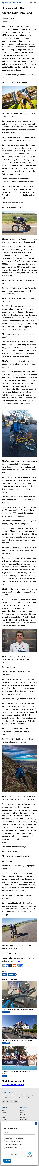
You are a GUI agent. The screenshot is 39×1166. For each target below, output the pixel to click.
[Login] (31, 2)
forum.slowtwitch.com (13, 1084)
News (3, 1110)
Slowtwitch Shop (11, 1148)
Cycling (4, 1115)
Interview (12, 974)
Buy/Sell (22, 1115)
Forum (22, 1110)
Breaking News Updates (14, 1144)
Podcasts (22, 1117)
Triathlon (4, 1112)
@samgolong (18, 961)
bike (4, 974)
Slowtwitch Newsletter (13, 1141)
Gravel (3, 1117)
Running (4, 1119)
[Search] (26, 2)
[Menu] (35, 2)
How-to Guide (24, 1119)
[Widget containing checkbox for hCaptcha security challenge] (19, 1154)
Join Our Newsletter (11, 1128)
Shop (21, 1112)
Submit (7, 1161)
